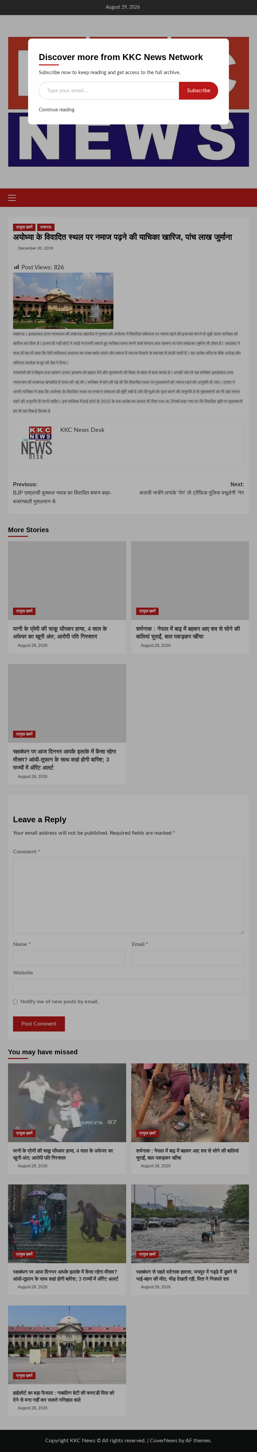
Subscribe (198, 90)
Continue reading (56, 110)
